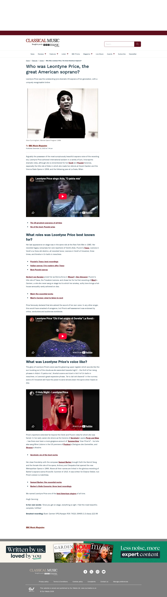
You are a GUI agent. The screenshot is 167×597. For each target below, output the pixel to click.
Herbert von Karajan (35, 277)
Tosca (86, 248)
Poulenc (67, 444)
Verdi (71, 163)
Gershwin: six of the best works (44, 455)
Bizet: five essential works (41, 294)
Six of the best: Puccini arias (42, 227)
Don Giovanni (82, 277)
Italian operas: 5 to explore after (47, 265)
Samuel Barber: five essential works (46, 482)
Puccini (80, 163)
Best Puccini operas (39, 269)
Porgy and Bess (92, 438)
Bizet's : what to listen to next (46, 298)
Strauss (29, 447)
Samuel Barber (65, 462)
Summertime (73, 441)
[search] (137, 44)
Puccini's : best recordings (44, 261)
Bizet (93, 280)
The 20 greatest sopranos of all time (46, 223)
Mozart (71, 277)
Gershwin (75, 438)
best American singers (66, 493)
